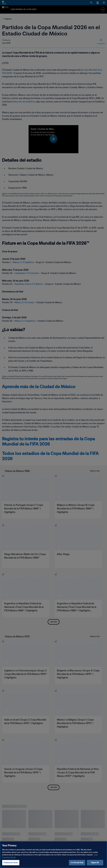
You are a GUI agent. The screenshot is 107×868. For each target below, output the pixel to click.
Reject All (95, 862)
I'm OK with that (77, 862)
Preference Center (11, 862)
